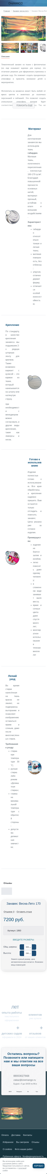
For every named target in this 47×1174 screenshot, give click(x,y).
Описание (5, 56)
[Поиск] (38, 3)
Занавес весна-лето (21, 11)
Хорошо (38, 1166)
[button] (23, 106)
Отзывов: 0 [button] (9, 912)
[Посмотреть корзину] (44, 3)
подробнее (16, 855)
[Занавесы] (3, 3)
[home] (5, 11)
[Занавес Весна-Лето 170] (11, 1113)
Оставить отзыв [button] (24, 912)
